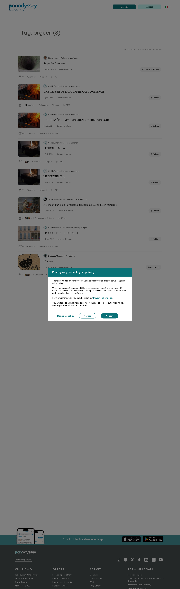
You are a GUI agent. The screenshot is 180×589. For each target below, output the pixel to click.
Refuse (87, 316)
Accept (109, 316)
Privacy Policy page (102, 298)
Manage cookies (65, 316)
